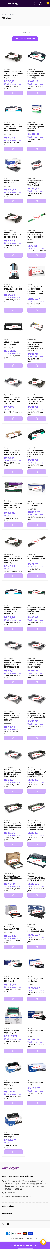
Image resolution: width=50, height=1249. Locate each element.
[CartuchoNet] (10, 1170)
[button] (3, 3)
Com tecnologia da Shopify (31, 1238)
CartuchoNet (19, 1238)
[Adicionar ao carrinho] (13, 93)
